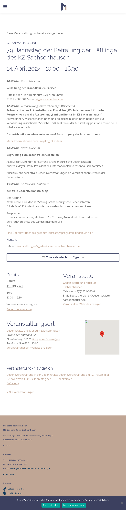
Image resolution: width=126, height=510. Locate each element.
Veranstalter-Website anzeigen (82, 304)
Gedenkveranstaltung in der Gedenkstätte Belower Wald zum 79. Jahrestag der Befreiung (32, 379)
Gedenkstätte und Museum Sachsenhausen (33, 330)
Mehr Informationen (73, 505)
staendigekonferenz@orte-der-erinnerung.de (30, 468)
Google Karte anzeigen (46, 339)
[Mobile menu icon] (5, 7)
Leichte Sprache (15, 493)
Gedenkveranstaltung (20, 309)
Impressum (9, 474)
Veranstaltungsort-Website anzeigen (29, 347)
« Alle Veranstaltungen (20, 392)
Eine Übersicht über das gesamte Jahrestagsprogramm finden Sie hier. (50, 233)
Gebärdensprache (16, 489)
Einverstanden (50, 505)
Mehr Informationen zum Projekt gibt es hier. (35, 141)
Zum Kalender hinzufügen (63, 257)
